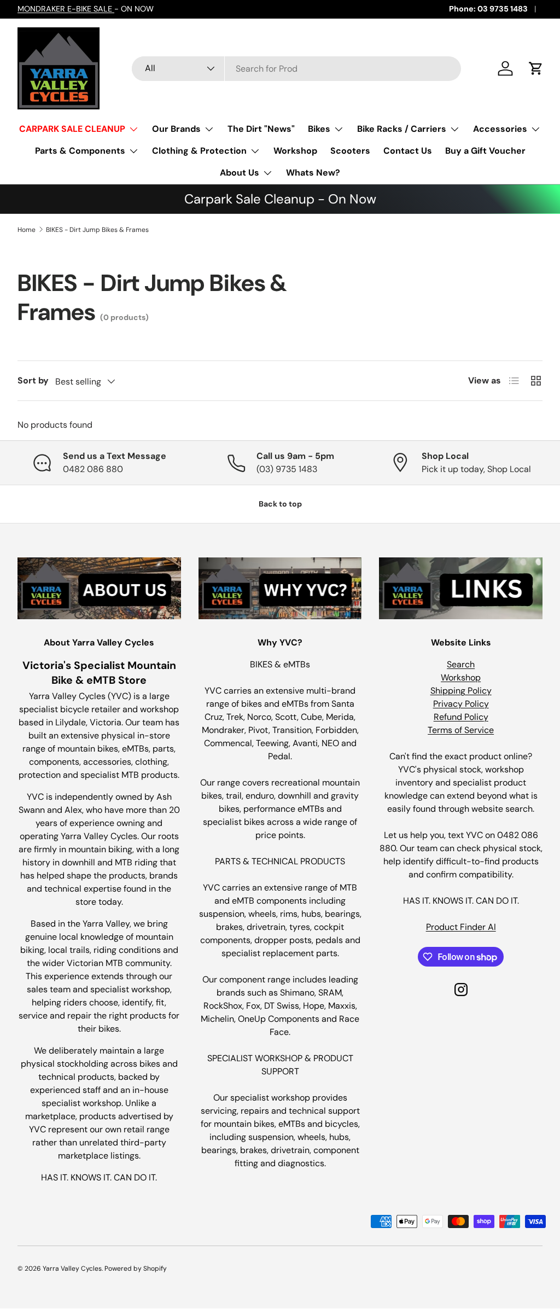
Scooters (350, 150)
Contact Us (407, 150)
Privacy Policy (461, 703)
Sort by (33, 380)
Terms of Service (461, 730)
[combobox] (297, 68)
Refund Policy (461, 717)
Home (27, 229)
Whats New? (313, 172)
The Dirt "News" (261, 129)
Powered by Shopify (135, 1268)
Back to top (280, 504)
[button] (536, 68)
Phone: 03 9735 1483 (488, 9)
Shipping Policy (461, 690)
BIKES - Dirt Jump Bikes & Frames (97, 229)
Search (461, 664)
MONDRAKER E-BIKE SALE (66, 9)
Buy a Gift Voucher (485, 150)
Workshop (295, 150)
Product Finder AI (461, 927)
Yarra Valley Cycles (72, 1268)
